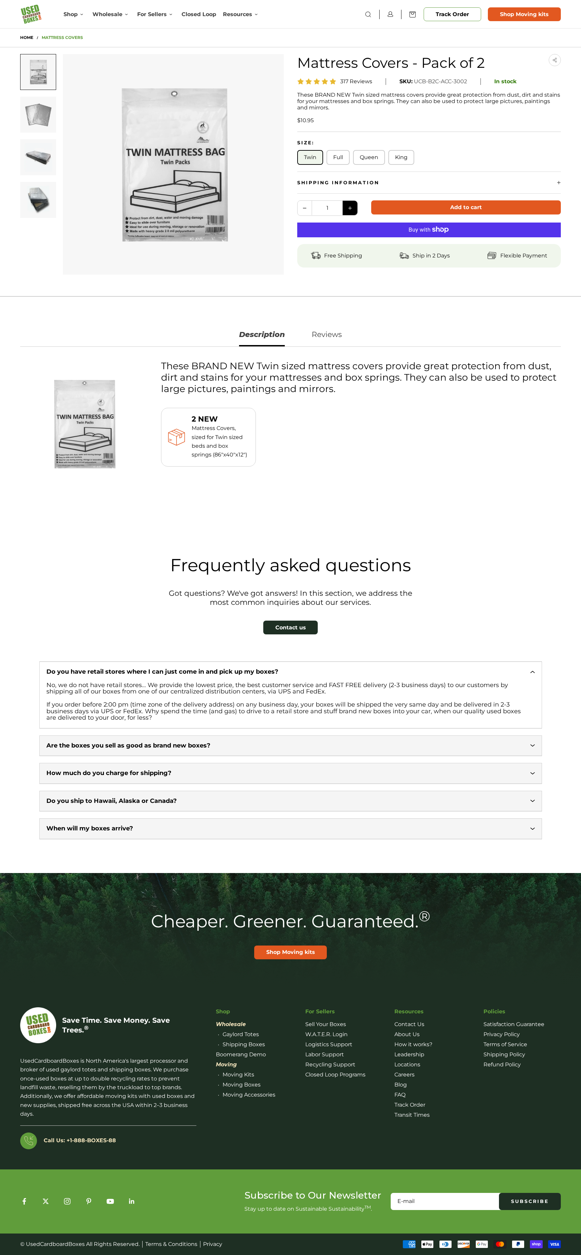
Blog (400, 1084)
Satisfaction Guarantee (513, 1024)
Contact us (290, 627)
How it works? (413, 1044)
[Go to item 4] (38, 200)
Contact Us (409, 1024)
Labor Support (324, 1054)
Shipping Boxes (244, 1044)
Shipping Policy (504, 1054)
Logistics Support (328, 1044)
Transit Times (412, 1115)
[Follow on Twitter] (46, 1201)
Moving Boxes (242, 1084)
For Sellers (152, 14)
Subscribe (530, 1201)
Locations (407, 1064)
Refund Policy (502, 1064)
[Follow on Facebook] (24, 1201)
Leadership (409, 1054)
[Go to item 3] (38, 157)
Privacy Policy (501, 1034)
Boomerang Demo (241, 1054)
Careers (404, 1074)
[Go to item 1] (38, 72)
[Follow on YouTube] (110, 1201)
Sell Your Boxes (325, 1024)
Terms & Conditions (171, 1244)
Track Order (452, 14)
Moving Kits (238, 1074)
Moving (226, 1064)
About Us (407, 1034)
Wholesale (107, 14)
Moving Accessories (249, 1095)
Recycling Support (330, 1064)
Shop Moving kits (524, 14)
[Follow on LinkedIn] (132, 1201)
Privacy (212, 1244)
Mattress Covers (62, 37)
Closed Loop (199, 14)
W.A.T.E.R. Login (326, 1034)
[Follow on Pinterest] (89, 1201)
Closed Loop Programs (335, 1074)
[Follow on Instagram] (67, 1201)
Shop (71, 14)
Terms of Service (505, 1044)
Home (26, 37)
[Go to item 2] (38, 115)
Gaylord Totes (241, 1034)
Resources (237, 14)
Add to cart (466, 207)
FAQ (399, 1095)
